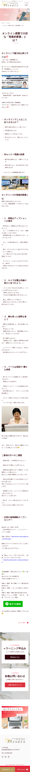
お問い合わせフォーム (15, 685)
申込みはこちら (15, 657)
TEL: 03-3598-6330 (7, 753)
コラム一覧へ (22, 622)
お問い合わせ (21, 769)
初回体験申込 (6, 769)
